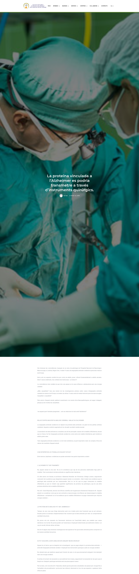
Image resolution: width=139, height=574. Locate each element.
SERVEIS (73, 6)
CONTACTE (104, 6)
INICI (49, 6)
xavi (66, 195)
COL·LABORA (93, 6)
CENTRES (83, 6)
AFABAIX (55, 6)
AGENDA (64, 6)
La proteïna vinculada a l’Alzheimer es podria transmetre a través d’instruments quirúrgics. (69, 183)
